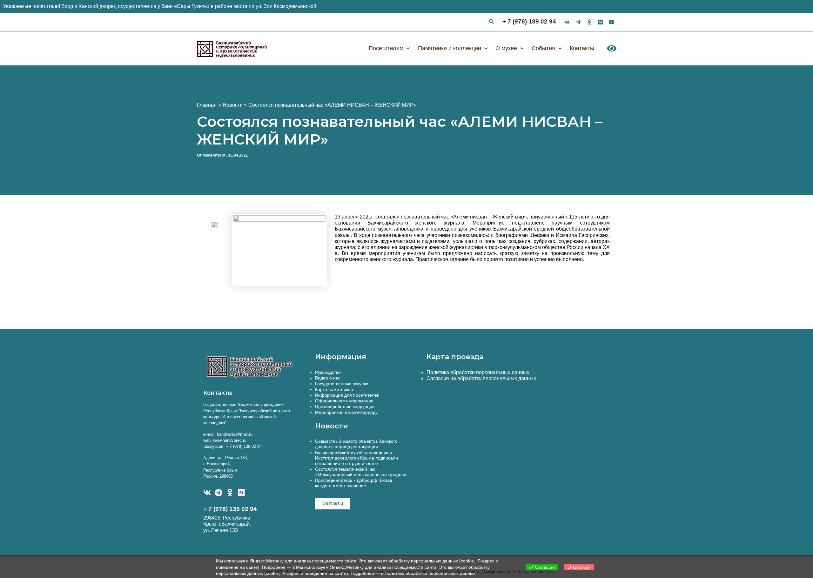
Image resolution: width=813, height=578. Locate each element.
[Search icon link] (491, 22)
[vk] (567, 22)
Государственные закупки (341, 383)
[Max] (600, 22)
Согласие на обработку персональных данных (481, 378)
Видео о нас (327, 377)
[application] (406, 48)
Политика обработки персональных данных (478, 372)
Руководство (328, 372)
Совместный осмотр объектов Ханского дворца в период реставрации (356, 444)
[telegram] (578, 22)
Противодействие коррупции (345, 406)
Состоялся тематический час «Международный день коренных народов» (360, 472)
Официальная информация (344, 400)
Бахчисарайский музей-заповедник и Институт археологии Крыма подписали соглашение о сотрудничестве (356, 458)
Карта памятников (334, 389)
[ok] (589, 22)
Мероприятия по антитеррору (346, 412)
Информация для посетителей (347, 395)
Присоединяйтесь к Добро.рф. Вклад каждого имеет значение (353, 483)
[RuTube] (611, 22)
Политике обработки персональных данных (430, 573)
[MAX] (241, 492)
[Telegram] (218, 492)
